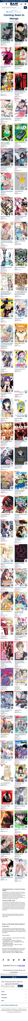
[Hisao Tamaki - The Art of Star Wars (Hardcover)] (7, 797)
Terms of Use (24, 1010)
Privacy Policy (18, 1012)
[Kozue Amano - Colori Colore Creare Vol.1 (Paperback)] (21, 578)
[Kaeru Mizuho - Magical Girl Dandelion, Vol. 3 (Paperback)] (7, 81)
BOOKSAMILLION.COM (7, 1010)
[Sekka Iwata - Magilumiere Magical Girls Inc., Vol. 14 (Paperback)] (21, 724)
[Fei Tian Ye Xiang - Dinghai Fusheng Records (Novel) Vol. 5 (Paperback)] (7, 157)
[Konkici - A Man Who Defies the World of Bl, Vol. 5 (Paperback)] (21, 867)
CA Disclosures (10, 1012)
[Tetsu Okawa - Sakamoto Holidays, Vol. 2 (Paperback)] (21, 749)
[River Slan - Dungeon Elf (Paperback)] (7, 359)
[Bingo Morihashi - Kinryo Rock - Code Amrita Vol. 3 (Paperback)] (21, 819)
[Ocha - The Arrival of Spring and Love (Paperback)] (7, 601)
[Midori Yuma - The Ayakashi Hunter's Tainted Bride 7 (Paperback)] (21, 529)
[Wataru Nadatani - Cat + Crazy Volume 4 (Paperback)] (7, 773)
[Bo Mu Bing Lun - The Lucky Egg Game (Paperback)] (7, 504)
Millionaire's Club (17, 11)
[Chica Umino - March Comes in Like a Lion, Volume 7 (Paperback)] (7, 553)
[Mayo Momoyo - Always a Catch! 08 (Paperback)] (21, 308)
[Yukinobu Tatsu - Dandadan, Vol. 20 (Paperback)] (21, 843)
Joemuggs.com (16, 1010)
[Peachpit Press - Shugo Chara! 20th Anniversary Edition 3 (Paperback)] (7, 132)
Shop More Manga (14, 21)
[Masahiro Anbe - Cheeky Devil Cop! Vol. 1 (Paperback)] (21, 359)
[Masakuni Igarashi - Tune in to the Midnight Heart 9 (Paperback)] (21, 231)
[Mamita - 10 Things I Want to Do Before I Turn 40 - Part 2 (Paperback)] (7, 108)
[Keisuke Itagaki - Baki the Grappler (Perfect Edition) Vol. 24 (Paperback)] (21, 431)
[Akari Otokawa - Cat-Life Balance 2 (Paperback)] (7, 724)
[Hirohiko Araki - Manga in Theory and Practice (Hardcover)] (21, 553)
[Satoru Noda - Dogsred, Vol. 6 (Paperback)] (21, 700)
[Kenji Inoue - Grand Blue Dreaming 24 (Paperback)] (7, 750)
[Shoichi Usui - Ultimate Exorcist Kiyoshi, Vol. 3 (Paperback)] (7, 307)
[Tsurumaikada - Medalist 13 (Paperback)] (21, 677)
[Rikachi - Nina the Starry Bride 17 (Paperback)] (21, 257)
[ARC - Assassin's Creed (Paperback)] (7, 819)
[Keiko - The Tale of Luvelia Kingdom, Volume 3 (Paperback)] (21, 601)
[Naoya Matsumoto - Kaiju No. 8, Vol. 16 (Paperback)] (21, 32)
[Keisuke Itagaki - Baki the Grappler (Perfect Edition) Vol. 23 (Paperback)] (7, 431)
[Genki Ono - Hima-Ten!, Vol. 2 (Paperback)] (7, 407)
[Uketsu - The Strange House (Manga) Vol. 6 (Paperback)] (21, 157)
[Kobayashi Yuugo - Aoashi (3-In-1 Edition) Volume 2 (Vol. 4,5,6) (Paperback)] (21, 480)
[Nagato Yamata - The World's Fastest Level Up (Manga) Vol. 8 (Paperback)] (21, 206)
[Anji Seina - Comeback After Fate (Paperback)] (7, 844)
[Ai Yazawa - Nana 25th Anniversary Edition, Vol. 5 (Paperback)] (7, 56)
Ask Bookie (10, 11)
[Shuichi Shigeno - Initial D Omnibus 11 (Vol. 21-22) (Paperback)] (21, 132)
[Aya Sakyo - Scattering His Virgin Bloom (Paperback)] (7, 867)
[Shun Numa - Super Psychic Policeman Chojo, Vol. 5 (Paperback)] (7, 382)
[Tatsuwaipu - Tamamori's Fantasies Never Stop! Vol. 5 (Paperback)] (7, 181)
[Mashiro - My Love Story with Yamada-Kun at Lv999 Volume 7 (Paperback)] (21, 650)
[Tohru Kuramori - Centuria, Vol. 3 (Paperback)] (7, 677)
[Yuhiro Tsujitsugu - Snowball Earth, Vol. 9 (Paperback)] (21, 773)
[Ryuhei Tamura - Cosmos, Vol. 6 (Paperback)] (7, 626)
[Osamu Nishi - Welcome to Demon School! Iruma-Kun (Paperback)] (21, 504)
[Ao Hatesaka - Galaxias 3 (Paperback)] (7, 529)
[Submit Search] (25, 7)
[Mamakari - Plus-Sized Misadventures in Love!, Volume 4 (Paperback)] (21, 626)
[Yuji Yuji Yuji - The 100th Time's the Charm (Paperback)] (7, 578)
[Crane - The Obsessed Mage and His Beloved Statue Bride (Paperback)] (7, 456)
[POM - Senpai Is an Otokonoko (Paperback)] (21, 796)
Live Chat (22, 965)
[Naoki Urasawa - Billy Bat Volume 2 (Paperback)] (21, 56)
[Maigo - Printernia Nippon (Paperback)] (21, 408)
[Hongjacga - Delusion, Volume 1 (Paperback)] (21, 392)
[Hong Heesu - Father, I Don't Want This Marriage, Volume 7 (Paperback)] (7, 700)
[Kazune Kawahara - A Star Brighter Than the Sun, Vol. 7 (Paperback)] (7, 257)
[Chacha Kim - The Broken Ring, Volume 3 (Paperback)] (7, 480)
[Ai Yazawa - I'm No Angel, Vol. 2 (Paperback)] (21, 181)
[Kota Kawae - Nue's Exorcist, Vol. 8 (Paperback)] (7, 206)
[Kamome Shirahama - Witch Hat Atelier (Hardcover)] (21, 456)
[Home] (14, 4)
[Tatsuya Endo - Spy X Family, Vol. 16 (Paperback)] (7, 32)
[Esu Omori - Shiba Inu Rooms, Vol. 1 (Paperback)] (21, 333)
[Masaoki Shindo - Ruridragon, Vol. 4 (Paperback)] (21, 107)
